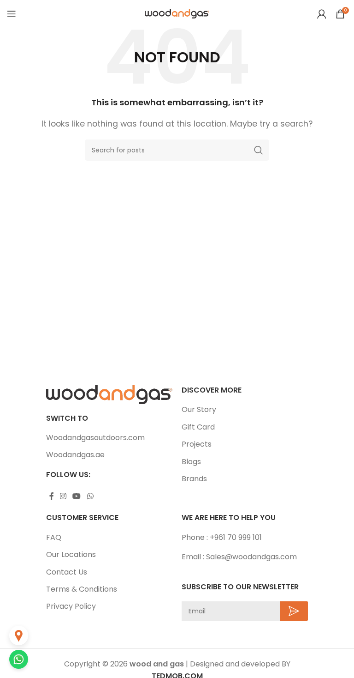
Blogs (191, 462)
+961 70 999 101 (236, 537)
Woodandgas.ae (75, 455)
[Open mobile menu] (11, 14)
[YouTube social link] (77, 496)
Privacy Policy (71, 606)
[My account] (322, 14)
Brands (194, 479)
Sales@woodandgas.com (251, 556)
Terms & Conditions (81, 589)
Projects (197, 444)
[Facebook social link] (51, 496)
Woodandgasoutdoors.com (95, 438)
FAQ (53, 538)
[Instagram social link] (63, 496)
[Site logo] (177, 13)
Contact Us (66, 572)
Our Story (199, 410)
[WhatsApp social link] (90, 496)
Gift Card (198, 427)
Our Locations (71, 555)
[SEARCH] (258, 150)
